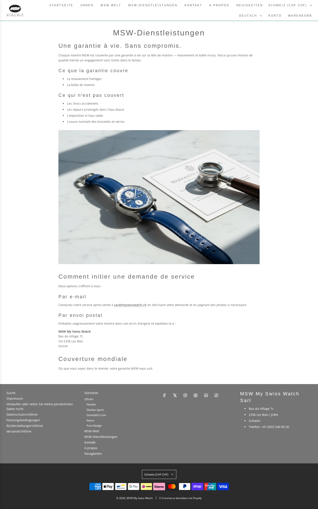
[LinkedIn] (206, 395)
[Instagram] (185, 395)
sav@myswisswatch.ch (130, 305)
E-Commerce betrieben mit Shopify (180, 498)
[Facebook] (164, 395)
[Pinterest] (195, 395)
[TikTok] (216, 395)
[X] (175, 395)
